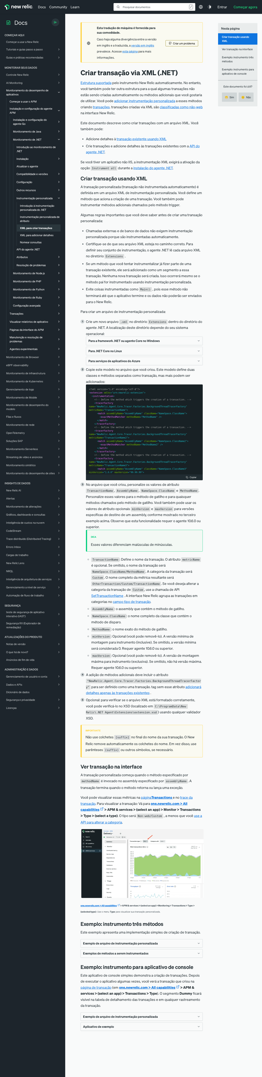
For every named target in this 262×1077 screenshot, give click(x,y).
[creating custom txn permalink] (150, 178)
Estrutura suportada (96, 82)
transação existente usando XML (141, 139)
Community (58, 7)
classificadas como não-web (181, 107)
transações (101, 107)
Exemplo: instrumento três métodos (238, 59)
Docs (42, 7)
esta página (130, 51)
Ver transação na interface (237, 49)
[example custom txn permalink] (166, 924)
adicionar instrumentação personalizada (144, 100)
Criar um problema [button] (184, 43)
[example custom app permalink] (196, 967)
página (156, 797)
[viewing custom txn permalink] (145, 766)
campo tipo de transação (131, 601)
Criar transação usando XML (235, 39)
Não (246, 97)
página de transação (96, 987)
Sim (229, 97)
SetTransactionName (107, 595)
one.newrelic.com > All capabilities (99, 905)
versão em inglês (142, 45)
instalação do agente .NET (153, 168)
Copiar (193, 477)
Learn (75, 7)
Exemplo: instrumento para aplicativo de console (238, 71)
